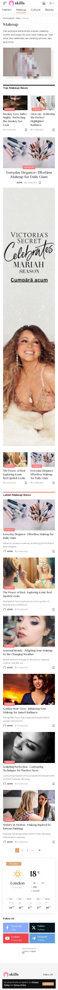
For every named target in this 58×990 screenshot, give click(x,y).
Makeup (9, 109)
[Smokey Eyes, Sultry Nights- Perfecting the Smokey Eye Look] (15, 102)
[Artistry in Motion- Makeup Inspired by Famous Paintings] (29, 805)
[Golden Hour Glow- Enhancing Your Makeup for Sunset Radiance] (29, 689)
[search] (44, 3)
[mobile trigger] (5, 3)
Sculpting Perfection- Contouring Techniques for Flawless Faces (23, 768)
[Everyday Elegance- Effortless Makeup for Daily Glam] (29, 152)
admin (19, 183)
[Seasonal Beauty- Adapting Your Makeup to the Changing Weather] (29, 631)
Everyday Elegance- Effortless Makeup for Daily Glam (29, 174)
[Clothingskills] (17, 3)
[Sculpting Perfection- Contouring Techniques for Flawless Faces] (29, 747)
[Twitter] (42, 928)
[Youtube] (16, 938)
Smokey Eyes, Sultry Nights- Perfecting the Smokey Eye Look (15, 119)
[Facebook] (16, 928)
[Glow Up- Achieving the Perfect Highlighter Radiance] (43, 102)
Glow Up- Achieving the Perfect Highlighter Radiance (43, 119)
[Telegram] (42, 938)
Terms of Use (20, 985)
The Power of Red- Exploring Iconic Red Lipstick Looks (14, 474)
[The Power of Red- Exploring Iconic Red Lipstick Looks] (15, 459)
